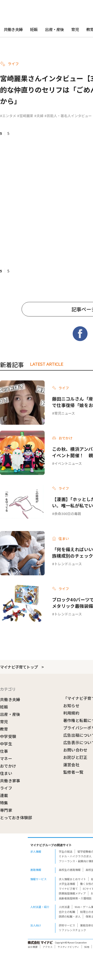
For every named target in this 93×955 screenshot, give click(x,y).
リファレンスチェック (72, 930)
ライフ (6, 788)
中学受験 (8, 736)
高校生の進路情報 (70, 870)
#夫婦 (38, 115)
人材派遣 (64, 907)
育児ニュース (64, 413)
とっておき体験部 (16, 817)
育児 (75, 29)
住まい (6, 773)
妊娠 (33, 29)
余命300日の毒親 (67, 513)
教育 (4, 729)
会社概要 (33, 947)
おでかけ (8, 766)
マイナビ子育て (68, 889)
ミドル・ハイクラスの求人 (75, 856)
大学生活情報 (67, 884)
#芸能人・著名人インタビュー (68, 115)
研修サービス (67, 925)
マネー (6, 758)
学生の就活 (65, 851)
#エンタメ (8, 115)
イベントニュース (68, 463)
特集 (4, 803)
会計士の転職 (67, 912)
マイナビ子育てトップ (19, 667)
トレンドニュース (68, 563)
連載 (4, 795)
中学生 (6, 744)
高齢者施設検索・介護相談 (75, 898)
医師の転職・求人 (70, 916)
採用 (86, 947)
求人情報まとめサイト (72, 879)
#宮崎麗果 (25, 115)
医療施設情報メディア (72, 893)
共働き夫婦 (13, 29)
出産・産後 (54, 29)
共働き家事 (10, 780)
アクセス (48, 947)
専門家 (6, 810)
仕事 (4, 751)
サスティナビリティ (68, 947)
